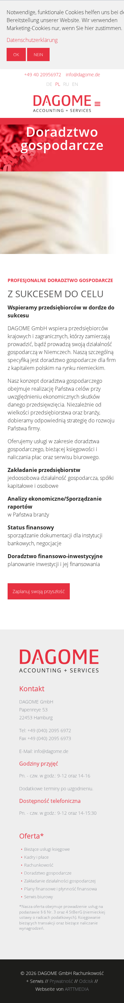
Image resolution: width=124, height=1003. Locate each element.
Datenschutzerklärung (32, 40)
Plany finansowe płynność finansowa (60, 889)
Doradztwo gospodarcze (47, 873)
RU (66, 84)
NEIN (38, 54)
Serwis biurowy (38, 897)
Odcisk (86, 981)
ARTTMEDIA (77, 989)
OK (16, 54)
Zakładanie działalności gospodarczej (60, 881)
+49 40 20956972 (42, 74)
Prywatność (61, 981)
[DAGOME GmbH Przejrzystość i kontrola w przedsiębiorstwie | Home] (62, 104)
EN (75, 84)
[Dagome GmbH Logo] (59, 670)
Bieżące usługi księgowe (47, 849)
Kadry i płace (36, 857)
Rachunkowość (38, 865)
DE (49, 84)
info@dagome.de (83, 74)
